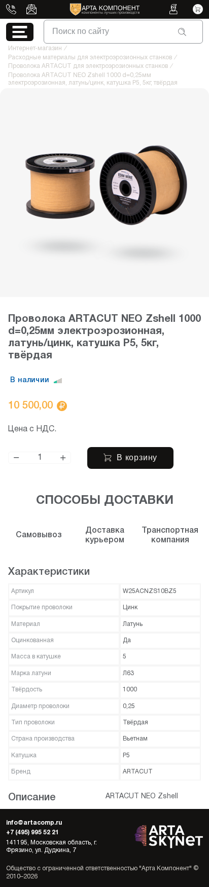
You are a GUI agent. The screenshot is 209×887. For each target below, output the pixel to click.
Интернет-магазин (35, 48)
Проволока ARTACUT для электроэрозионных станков (88, 66)
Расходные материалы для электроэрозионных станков (90, 57)
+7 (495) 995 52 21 (32, 832)
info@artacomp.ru (34, 823)
